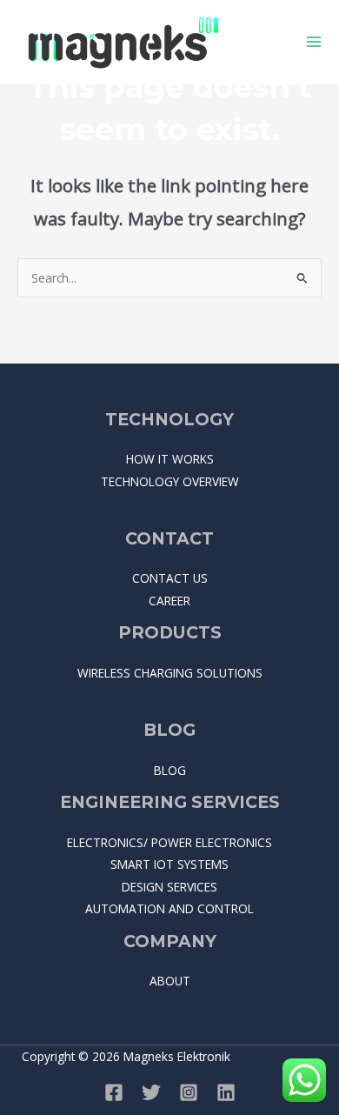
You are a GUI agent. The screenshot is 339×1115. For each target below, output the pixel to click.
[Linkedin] (226, 1092)
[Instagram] (188, 1092)
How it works (170, 459)
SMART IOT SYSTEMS (169, 864)
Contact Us (170, 578)
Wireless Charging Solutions (170, 672)
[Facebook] (113, 1092)
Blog (170, 770)
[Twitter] (151, 1092)
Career (169, 600)
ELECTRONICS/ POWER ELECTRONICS (169, 842)
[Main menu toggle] (314, 42)
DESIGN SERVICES (169, 886)
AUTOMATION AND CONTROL (169, 908)
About (170, 980)
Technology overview (170, 481)
